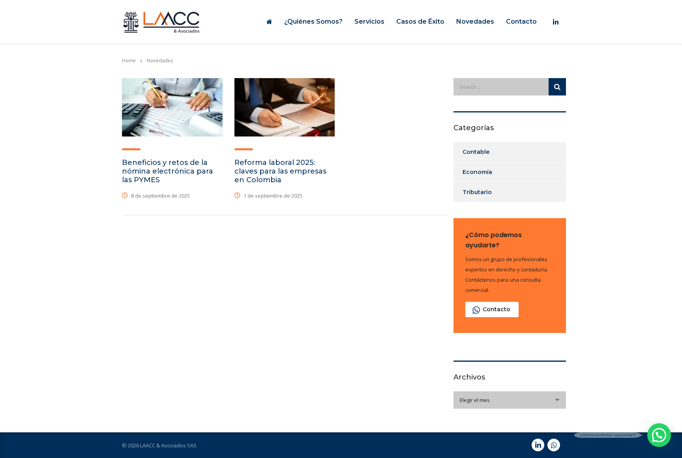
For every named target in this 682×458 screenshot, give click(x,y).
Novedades (475, 21)
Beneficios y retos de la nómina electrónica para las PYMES (167, 171)
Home (129, 60)
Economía (477, 172)
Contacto (521, 21)
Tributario (477, 192)
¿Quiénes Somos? (313, 21)
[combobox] (509, 400)
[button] (659, 435)
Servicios (369, 21)
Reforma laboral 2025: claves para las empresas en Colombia (280, 171)
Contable (476, 151)
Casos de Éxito (420, 21)
